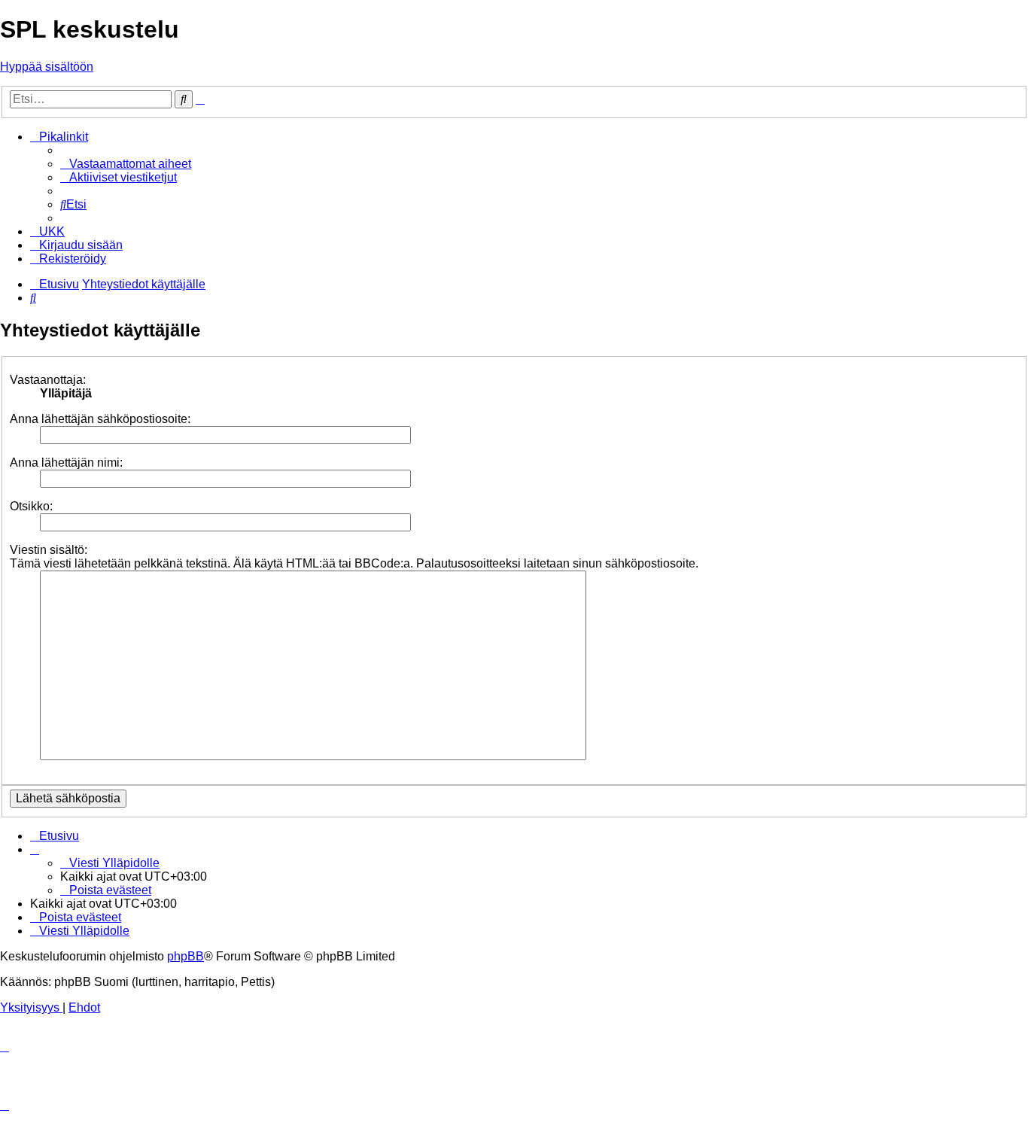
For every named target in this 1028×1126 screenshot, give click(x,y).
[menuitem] (125, 163)
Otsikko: (31, 506)
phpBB (185, 956)
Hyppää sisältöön (46, 66)
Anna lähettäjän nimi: (66, 462)
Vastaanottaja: (48, 379)
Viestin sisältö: (48, 549)
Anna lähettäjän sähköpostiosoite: (100, 418)
